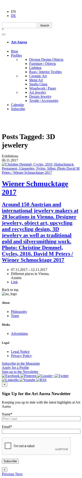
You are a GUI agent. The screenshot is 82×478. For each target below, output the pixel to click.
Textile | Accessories (43, 101)
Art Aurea (19, 42)
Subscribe (18, 109)
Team (15, 316)
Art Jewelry (37, 92)
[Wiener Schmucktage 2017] (41, 168)
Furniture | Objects (42, 64)
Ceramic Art (38, 76)
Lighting (35, 68)
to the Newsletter (20, 372)
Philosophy (19, 312)
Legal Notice (20, 352)
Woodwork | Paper (42, 88)
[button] (8, 474)
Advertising (19, 333)
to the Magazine (21, 363)
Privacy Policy (21, 356)
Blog (14, 51)
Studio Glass (38, 84)
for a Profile (15, 368)
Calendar (17, 105)
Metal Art (36, 80)
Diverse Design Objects (46, 59)
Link (14, 282)
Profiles (16, 55)
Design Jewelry (40, 96)
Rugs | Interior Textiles (45, 72)
